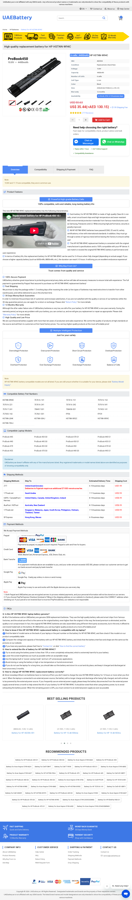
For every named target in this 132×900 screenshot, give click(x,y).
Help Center (124, 9)
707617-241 (8, 409)
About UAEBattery (9, 852)
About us (111, 9)
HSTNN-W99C (103, 418)
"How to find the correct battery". (72, 646)
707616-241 (39, 405)
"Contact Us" (47, 646)
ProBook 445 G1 (104, 451)
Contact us (97, 9)
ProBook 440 (8, 441)
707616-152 (103, 400)
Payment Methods (74, 859)
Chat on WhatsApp (115, 142)
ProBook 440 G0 (72, 451)
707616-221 (8, 405)
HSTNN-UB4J (39, 418)
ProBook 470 (8, 446)
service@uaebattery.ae (111, 856)
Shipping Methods (75, 855)
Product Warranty (9, 855)
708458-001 (71, 409)
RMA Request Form (42, 863)
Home (5, 30)
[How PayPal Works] (90, 881)
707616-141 (39, 400)
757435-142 (8, 414)
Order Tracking (73, 852)
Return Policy (40, 859)
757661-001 (39, 414)
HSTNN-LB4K (8, 418)
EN (83, 9)
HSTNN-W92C (71, 418)
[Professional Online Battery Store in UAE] (17, 20)
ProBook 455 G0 (40, 446)
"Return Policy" (71, 302)
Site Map (6, 863)
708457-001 (39, 409)
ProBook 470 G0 (40, 451)
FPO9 (100, 414)
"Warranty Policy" (9, 315)
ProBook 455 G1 (104, 441)
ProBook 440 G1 (104, 437)
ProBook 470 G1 (72, 437)
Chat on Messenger (88, 142)
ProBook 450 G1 (72, 441)
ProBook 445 (8, 437)
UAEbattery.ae (35, 891)
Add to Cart (104, 120)
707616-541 (103, 405)
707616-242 (71, 405)
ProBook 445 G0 (40, 441)
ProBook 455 (8, 451)
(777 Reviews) (87, 113)
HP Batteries (14, 30)
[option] (34, 77)
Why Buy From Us (9, 859)
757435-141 (103, 409)
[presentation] (15, 170)
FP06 (68, 414)
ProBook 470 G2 (104, 446)
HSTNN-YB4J (8, 423)
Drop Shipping (73, 863)
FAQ (36, 855)
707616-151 (71, 400)
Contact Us (105, 852)
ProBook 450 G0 (40, 437)
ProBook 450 (71, 446)
